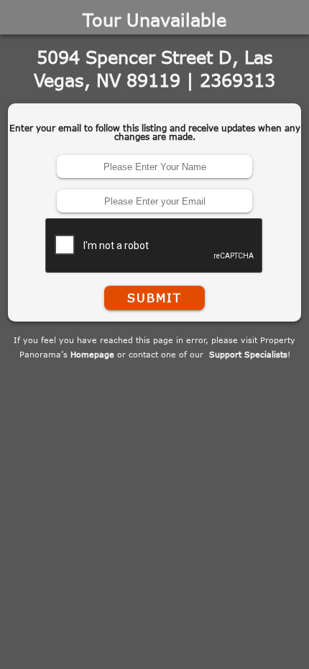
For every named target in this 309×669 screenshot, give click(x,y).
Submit (154, 297)
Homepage (92, 354)
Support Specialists (248, 354)
